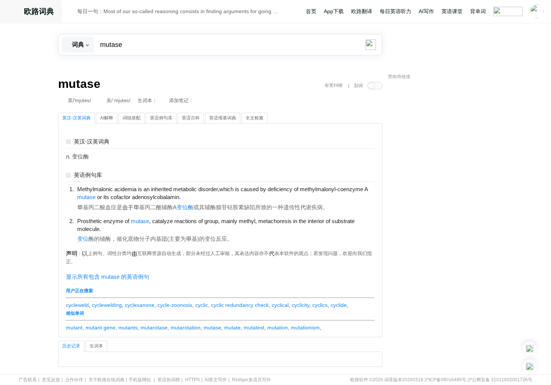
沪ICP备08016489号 (445, 379)
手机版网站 (140, 379)
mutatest (254, 328)
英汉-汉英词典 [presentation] (76, 118)
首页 (311, 11)
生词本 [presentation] (96, 346)
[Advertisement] (444, 197)
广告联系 (28, 379)
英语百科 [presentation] (191, 118)
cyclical (280, 305)
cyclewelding (107, 305)
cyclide (339, 305)
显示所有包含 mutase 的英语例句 (107, 277)
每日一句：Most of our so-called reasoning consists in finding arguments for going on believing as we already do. (178, 11)
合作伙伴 (74, 379)
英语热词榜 (168, 379)
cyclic (201, 305)
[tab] (76, 118)
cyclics (320, 305)
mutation (277, 328)
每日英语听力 (395, 11)
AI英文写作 (216, 379)
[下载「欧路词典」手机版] (530, 348)
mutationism (305, 328)
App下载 (334, 11)
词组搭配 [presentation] (132, 118)
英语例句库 (88, 175)
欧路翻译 (361, 11)
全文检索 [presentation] (255, 118)
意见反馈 (51, 379)
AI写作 (426, 11)
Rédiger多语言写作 (251, 379)
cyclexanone (139, 305)
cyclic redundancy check (240, 305)
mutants (128, 328)
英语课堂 (452, 11)
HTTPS (192, 379)
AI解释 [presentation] (106, 118)
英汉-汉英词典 (91, 142)
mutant (74, 328)
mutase (212, 328)
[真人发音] (193, 196)
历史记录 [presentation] (71, 346)
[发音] (71, 12)
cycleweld (77, 305)
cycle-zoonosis (174, 305)
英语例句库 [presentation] (161, 118)
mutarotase (154, 328)
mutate (232, 328)
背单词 (478, 11)
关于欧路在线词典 (106, 379)
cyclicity (300, 305)
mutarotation (186, 328)
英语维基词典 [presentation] (222, 118)
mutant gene (100, 328)
